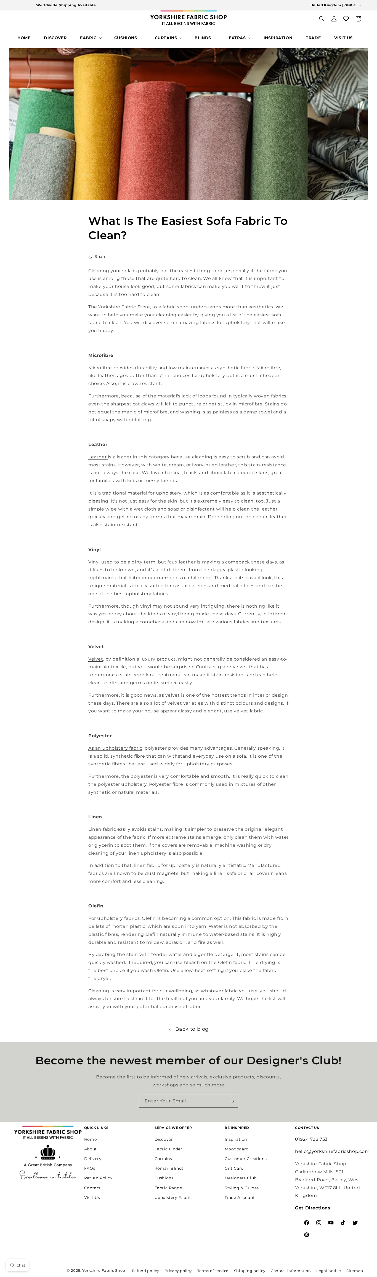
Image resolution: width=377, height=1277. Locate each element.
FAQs (89, 1168)
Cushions (164, 1178)
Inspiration (236, 1139)
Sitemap (354, 1270)
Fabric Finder (168, 1149)
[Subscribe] (232, 1101)
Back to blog (192, 1029)
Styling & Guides (242, 1187)
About (90, 1149)
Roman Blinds (169, 1168)
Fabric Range (168, 1187)
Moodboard (236, 1149)
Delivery (93, 1158)
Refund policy (145, 1270)
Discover (164, 1139)
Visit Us (92, 1197)
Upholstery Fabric (173, 1197)
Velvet (95, 659)
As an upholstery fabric (115, 748)
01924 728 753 (311, 1139)
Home (90, 1139)
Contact (92, 1187)
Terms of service (213, 1270)
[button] (90, 38)
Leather (97, 456)
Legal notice (328, 1270)
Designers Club (240, 1178)
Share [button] (101, 256)
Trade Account (240, 1197)
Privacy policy (178, 1270)
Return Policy (98, 1178)
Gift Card (234, 1168)
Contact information (291, 1270)
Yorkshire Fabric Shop (103, 1270)
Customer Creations (246, 1158)
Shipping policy (250, 1270)
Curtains (163, 1158)
